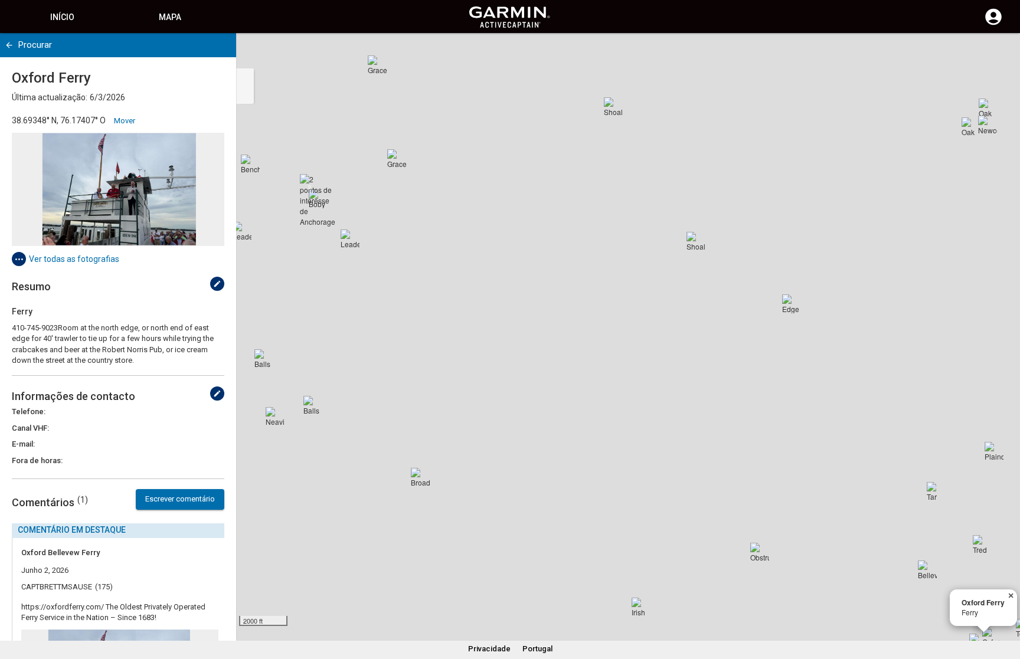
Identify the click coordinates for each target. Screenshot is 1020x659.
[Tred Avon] (982, 544)
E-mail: (23, 444)
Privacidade (489, 648)
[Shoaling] (613, 106)
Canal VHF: (30, 428)
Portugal (537, 648)
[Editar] (217, 284)
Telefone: (28, 411)
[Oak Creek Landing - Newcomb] (971, 126)
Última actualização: (49, 97)
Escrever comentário (180, 498)
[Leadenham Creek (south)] (242, 231)
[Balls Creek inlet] (312, 405)
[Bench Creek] (250, 164)
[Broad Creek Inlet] (420, 477)
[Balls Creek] (263, 358)
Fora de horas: (37, 460)
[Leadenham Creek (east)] (350, 238)
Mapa (170, 17)
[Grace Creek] (377, 64)
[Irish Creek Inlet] (641, 607)
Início (62, 17)
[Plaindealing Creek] (994, 451)
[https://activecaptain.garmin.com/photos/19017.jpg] (118, 189)
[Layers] (1000, 53)
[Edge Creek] (791, 303)
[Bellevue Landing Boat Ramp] (927, 569)
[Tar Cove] (936, 491)
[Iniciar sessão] (993, 23)
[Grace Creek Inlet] (396, 158)
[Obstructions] (759, 552)
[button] (1005, 605)
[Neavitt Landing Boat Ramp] (275, 416)
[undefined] (9, 45)
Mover (124, 120)
